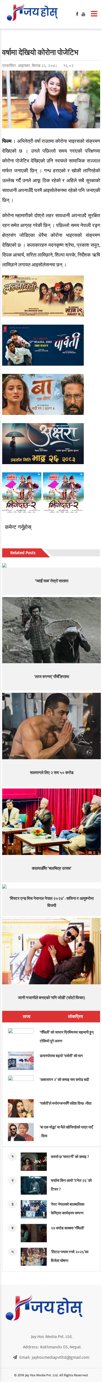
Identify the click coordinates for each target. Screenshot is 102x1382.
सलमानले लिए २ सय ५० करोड (51, 772)
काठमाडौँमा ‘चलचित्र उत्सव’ (51, 868)
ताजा (26, 1016)
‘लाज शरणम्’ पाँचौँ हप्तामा (51, 676)
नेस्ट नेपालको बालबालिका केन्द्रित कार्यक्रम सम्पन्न (67, 1208)
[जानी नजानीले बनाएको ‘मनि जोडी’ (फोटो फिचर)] (51, 951)
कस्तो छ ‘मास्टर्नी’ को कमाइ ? (70, 1157)
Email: (54, 1357)
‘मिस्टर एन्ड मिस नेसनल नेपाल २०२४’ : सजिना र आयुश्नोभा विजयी (52, 902)
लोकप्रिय (75, 1016)
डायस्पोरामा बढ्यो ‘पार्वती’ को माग (61, 1056)
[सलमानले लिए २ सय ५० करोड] (51, 726)
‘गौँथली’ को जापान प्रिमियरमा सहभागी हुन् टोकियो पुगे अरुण (67, 1036)
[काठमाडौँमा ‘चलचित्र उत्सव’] (51, 822)
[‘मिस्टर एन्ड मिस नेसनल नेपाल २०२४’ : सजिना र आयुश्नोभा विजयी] (51, 886)
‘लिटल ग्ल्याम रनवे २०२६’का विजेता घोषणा (69, 1256)
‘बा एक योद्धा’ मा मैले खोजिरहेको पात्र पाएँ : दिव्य (66, 1131)
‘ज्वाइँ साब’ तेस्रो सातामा (51, 581)
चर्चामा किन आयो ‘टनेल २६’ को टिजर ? (71, 1184)
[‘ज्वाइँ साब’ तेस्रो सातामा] (51, 565)
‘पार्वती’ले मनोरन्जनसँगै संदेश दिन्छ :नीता (65, 1103)
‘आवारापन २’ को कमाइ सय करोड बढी (64, 1079)
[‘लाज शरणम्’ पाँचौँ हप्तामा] (51, 630)
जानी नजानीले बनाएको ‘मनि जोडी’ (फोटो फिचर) (51, 997)
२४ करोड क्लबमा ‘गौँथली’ (67, 1228)
